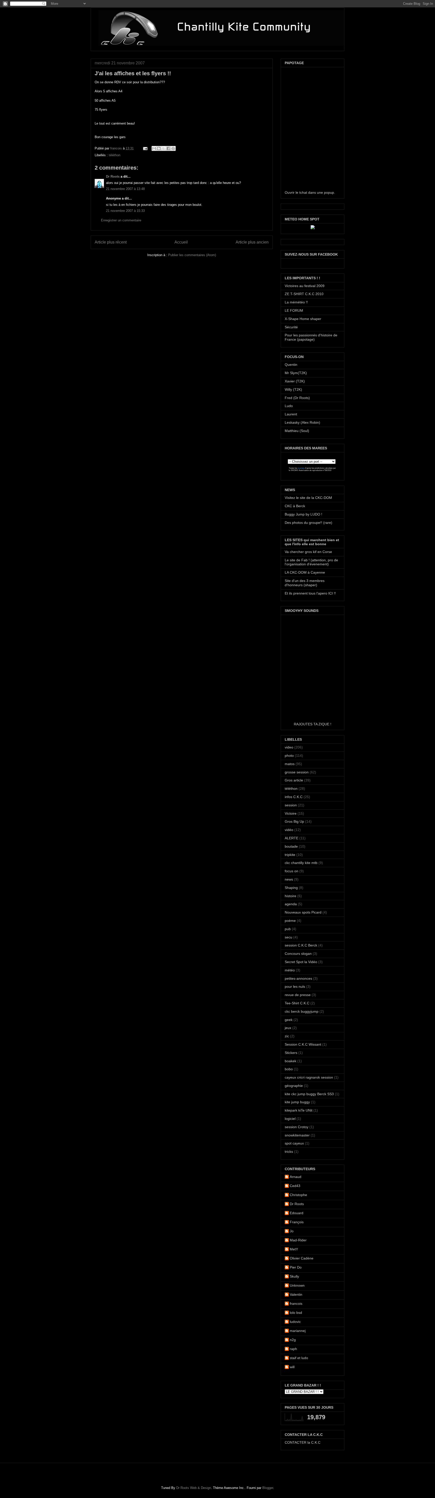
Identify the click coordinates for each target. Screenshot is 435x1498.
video (289, 747)
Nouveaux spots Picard (303, 912)
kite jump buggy (297, 1102)
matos (290, 764)
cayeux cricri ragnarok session (309, 1077)
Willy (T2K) (293, 389)
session (291, 805)
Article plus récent (111, 242)
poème (290, 921)
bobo (289, 1069)
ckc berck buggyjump (301, 1011)
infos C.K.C (294, 797)
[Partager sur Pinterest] (173, 148)
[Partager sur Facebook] (168, 148)
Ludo (289, 406)
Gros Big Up (294, 821)
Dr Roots (113, 176)
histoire (290, 896)
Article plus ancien (252, 242)
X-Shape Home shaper (303, 319)
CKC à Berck (295, 506)
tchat (303, 192)
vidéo (289, 830)
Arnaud (295, 1177)
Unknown (297, 1285)
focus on (291, 871)
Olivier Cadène (301, 1258)
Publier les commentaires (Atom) (192, 255)
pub (288, 929)
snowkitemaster (297, 1135)
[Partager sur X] (163, 148)
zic (287, 1036)
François (297, 1222)
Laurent (291, 414)
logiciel (290, 1119)
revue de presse (298, 995)
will (292, 1367)
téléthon (114, 155)
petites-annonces (298, 978)
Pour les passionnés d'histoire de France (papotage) (311, 337)
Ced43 (295, 1186)
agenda (291, 904)
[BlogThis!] (158, 148)
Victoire (291, 813)
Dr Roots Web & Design (193, 1488)
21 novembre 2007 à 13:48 (125, 189)
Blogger (267, 1488)
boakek (290, 1061)
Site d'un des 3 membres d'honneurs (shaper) (304, 583)
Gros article (294, 780)
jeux (288, 1028)
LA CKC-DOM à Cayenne (305, 572)
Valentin (296, 1294)
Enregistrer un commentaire (121, 220)
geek (289, 1020)
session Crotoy (296, 1127)
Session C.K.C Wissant (303, 1044)
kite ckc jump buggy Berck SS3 (309, 1094)
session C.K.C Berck (301, 945)
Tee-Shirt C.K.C (297, 1003)
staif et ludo (299, 1358)
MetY (294, 1249)
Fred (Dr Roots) (297, 398)
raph (293, 1349)
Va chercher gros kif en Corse (308, 552)
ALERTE (291, 838)
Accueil (181, 242)
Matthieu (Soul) (297, 431)
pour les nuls (295, 986)
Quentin (291, 365)
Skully (294, 1276)
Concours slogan (298, 954)
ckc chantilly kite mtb (301, 863)
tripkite (290, 855)
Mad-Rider (298, 1240)
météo (290, 970)
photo (289, 756)
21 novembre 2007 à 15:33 (125, 211)
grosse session (297, 772)
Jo (292, 1231)
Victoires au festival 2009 (304, 286)
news (289, 879)
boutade (291, 846)
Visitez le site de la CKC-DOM (308, 498)
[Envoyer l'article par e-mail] (145, 148)
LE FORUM (294, 310)
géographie (294, 1086)
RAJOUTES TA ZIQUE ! (312, 724)
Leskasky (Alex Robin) (302, 422)
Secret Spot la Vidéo (301, 962)
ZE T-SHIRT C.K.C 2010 (304, 294)
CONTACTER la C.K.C (302, 1442)
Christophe (298, 1195)
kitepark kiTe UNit (298, 1110)
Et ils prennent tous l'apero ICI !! (310, 593)
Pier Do (296, 1267)
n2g (293, 1340)
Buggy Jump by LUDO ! (303, 514)
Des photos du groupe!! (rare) (308, 523)
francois (116, 148)
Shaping (291, 888)
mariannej (298, 1331)
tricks (289, 1152)
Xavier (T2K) (295, 381)
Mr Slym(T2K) (296, 373)
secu (288, 937)
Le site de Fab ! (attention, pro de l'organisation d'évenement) (311, 562)
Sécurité (291, 327)
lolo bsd (296, 1313)
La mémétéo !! (296, 302)
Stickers (291, 1053)
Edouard (296, 1213)
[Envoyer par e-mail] (154, 148)
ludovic (295, 1322)
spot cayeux (294, 1143)
